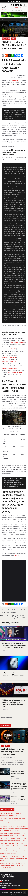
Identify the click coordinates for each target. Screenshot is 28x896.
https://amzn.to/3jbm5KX (9, 349)
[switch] (24, 892)
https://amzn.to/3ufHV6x (18, 342)
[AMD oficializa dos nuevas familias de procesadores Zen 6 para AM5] (14, 735)
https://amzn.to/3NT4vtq (9, 361)
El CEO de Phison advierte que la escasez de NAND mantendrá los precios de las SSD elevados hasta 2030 (12, 865)
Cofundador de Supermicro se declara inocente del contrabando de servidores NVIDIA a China (14, 646)
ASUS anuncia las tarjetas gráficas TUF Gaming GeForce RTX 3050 (13, 617)
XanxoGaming (13, 52)
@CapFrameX (16, 80)
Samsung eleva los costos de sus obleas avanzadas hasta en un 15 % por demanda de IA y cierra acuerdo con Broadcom (14, 851)
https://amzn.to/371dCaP (14, 372)
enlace (17, 555)
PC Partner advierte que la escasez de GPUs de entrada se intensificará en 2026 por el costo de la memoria (13, 858)
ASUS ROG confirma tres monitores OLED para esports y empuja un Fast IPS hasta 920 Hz (18, 799)
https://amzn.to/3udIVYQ (9, 357)
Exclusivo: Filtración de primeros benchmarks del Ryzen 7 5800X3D (14, 611)
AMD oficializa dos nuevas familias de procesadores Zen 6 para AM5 (12, 752)
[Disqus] (14, 580)
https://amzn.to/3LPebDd (9, 368)
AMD (3, 38)
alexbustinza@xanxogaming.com (10, 885)
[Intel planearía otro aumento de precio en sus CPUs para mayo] (14, 656)
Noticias (8, 38)
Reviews (13, 38)
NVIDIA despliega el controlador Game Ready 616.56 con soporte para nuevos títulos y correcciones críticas (19, 773)
